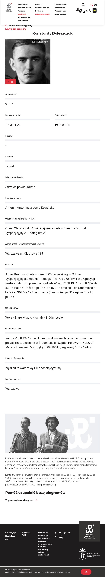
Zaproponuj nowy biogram (19, 500)
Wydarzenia (23, 21)
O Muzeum (43, 533)
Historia (38, 4)
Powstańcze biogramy (20, 25)
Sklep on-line (60, 14)
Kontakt (21, 11)
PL (91, 4)
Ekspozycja (22, 4)
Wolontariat (60, 7)
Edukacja (39, 11)
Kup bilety (22, 14)
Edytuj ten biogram (15, 28)
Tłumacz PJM (26, 533)
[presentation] (2, 261)
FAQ (7, 539)
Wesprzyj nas (60, 11)
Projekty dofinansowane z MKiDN (45, 544)
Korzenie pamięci (42, 7)
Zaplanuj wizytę (24, 7)
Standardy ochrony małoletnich (43, 552)
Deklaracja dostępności (43, 537)
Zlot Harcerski (61, 4)
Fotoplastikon (24, 17)
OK (86, 572)
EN (95, 4)
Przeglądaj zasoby (42, 14)
